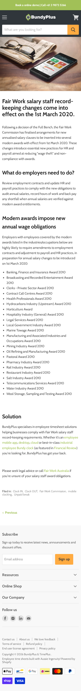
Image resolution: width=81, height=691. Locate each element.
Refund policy (34, 643)
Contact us (8, 639)
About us (24, 639)
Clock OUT (31, 491)
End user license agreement (18, 648)
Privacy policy (47, 648)
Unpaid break (22, 494)
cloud (34, 443)
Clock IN (18, 491)
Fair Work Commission (53, 491)
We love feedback (44, 639)
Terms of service (11, 643)
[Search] (73, 30)
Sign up (64, 559)
